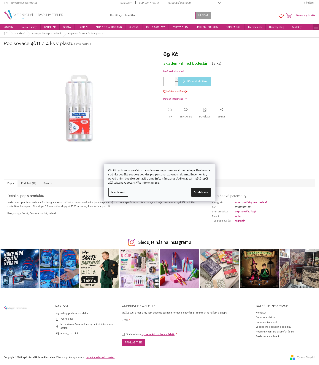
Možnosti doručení (173, 71)
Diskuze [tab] (48, 183)
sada (238, 216)
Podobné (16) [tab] (28, 183)
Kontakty (126, 3)
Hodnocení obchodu (179, 3)
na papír (240, 221)
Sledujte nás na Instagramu (164, 242)
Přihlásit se (133, 342)
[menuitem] (8, 27)
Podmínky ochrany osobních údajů (275, 332)
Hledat (203, 15)
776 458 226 (67, 319)
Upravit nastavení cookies (100, 357)
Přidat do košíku (197, 81)
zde (157, 183)
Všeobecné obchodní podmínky (273, 327)
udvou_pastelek (70, 333)
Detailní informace (173, 99)
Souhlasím (201, 192)
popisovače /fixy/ (245, 212)
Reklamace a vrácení (267, 336)
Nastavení (118, 192)
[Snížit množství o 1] (176, 83)
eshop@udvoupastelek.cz (75, 313)
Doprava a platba (149, 3)
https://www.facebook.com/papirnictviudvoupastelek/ (87, 326)
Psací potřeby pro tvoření (251, 202)
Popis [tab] (10, 183)
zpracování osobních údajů (158, 334)
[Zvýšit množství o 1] (176, 79)
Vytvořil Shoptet (306, 357)
